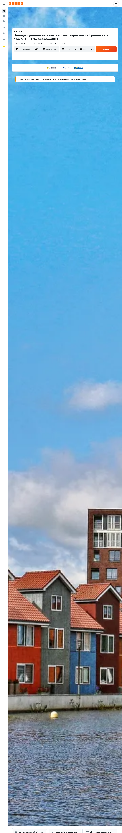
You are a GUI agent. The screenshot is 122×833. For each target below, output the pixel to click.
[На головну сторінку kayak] (16, 3)
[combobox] (52, 43)
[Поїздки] (4, 39)
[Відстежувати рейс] (4, 32)
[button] (4, 3)
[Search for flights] (4, 11)
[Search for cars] (4, 21)
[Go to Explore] (4, 27)
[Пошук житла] (4, 16)
